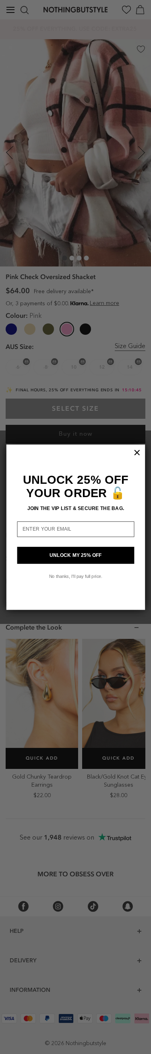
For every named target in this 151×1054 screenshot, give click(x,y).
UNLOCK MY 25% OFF (75, 555)
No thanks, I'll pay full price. (75, 575)
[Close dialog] (137, 452)
